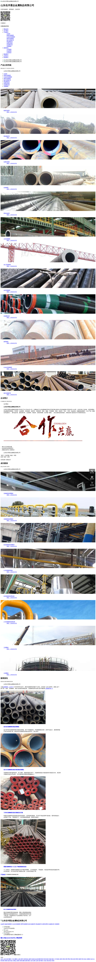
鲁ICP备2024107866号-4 (8, 938)
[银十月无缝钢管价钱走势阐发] (23, 906)
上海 (4, 959)
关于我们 (6, 30)
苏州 (42, 959)
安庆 (9, 960)
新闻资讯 (6, 47)
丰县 (45, 960)
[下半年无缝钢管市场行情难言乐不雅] (23, 809)
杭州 (74, 959)
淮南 (18, 960)
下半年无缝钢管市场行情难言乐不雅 (13, 812)
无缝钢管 (9, 46)
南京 (27, 959)
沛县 (47, 960)
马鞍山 (14, 960)
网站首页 (6, 29)
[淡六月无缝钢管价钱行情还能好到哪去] (23, 766)
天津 (7, 959)
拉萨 (39, 960)
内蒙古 (16, 959)
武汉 (85, 959)
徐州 (47, 959)
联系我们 (6, 57)
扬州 (30, 959)
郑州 (77, 959)
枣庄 (69, 959)
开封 (82, 959)
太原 (37, 960)
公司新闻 (9, 49)
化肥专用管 (10, 43)
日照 (66, 959)
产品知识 (9, 52)
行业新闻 (9, 51)
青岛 (71, 959)
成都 (23, 960)
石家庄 (88, 959)
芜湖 (21, 960)
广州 (55, 959)
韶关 (58, 959)
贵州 (22, 959)
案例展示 (6, 54)
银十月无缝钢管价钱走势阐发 (10, 909)
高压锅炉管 (10, 41)
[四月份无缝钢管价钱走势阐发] (23, 723)
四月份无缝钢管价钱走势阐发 (11, 726)
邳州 (53, 960)
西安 (29, 960)
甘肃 (24, 959)
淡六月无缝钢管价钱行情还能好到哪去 (14, 769)
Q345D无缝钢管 (11, 37)
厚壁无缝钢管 (10, 38)
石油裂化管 (10, 44)
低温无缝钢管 (10, 35)
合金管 (8, 33)
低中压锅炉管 (10, 40)
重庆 (10, 959)
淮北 (11, 960)
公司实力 (6, 55)
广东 (12, 959)
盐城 (33, 959)
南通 (39, 959)
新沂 (50, 960)
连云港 (36, 959)
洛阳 (80, 959)
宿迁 (53, 959)
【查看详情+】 (49, 688)
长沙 (92, 959)
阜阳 (6, 960)
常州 (45, 959)
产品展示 (6, 32)
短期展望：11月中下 (8, 687)
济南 (63, 959)
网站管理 (19, 938)
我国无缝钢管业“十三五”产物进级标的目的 (15, 866)
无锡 (50, 959)
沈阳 (26, 960)
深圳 (61, 959)
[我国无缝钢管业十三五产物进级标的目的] (23, 863)
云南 (19, 959)
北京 (2, 959)
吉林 (34, 960)
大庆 (31, 960)
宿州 (3, 960)
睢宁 (42, 960)
